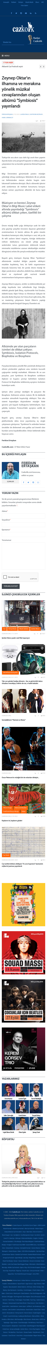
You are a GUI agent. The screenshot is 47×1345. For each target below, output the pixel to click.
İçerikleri (10, 481)
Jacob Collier (5, 1306)
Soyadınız (6, 520)
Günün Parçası (13, 1251)
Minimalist (9, 117)
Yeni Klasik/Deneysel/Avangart (23, 1274)
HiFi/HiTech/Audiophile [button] (10, 672)
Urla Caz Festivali (34, 1271)
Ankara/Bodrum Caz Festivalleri (13, 1232)
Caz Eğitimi (17, 1235)
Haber (4, 117)
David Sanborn (25, 1293)
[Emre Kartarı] (8, 1090)
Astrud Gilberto (12, 1283)
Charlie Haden (36, 1290)
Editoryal (18, 1238)
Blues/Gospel (6, 1235)
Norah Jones (35, 1319)
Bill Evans (29, 1287)
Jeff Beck (29, 1306)
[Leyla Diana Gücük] (8, 1123)
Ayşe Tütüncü (37, 1283)
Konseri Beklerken (24, 1261)
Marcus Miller (36, 1316)
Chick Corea (9, 1293)
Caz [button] (4, 629)
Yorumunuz (6, 540)
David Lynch (17, 1293)
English (35, 1238)
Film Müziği (17, 1241)
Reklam (13, 2)
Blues (37, 2)
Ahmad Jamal (16, 1280)
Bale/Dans (29, 1232)
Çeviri (42, 1235)
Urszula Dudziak (28, 1335)
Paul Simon (40, 1322)
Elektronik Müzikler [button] (21, 808)
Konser (16, 1261)
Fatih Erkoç (11, 1300)
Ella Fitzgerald (18, 1296)
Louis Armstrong (12, 1316)
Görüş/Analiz (9, 1248)
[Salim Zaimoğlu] (8, 1106)
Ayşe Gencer (29, 1283)
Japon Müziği (18, 1258)
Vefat (41, 1271)
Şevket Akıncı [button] (35, 629)
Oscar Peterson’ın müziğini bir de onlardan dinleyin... (20, 778)
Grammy (16, 1248)
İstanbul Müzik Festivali (34, 1254)
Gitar (3, 1248)
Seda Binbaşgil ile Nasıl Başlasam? (36, 1326)
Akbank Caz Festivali (18, 1228)
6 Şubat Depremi (17, 1225)
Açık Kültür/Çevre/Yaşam (30, 1225)
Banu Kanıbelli (13, 1287)
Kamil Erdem (29, 1309)
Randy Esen (15, 1326)
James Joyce (22, 1306)
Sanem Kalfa (22, 1326)
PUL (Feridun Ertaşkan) (34, 1267)
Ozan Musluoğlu (22, 1322)
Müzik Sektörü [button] (23, 629)
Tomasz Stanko (28, 1332)
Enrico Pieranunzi (36, 1296)
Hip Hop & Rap (40, 1251)
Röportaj (18, 1271)
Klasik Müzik (29, 2)
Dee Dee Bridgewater (36, 1293)
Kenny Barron (10, 1313)
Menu (7, 56)
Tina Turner (20, 1332)
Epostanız (6, 530)
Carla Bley (20, 1290)
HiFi (42, 2)
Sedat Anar (6, 1329)
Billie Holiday (37, 1287)
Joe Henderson (37, 1306)
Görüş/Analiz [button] (12, 629)
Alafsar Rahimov (26, 1280)
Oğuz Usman (13, 1322)
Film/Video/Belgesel (28, 1241)
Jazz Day (25, 1258)
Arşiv (24, 1232)
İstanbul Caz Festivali (21, 1254)
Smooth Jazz (25, 1271)
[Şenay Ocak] (36, 1123)
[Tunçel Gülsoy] (36, 1106)
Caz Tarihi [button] (6, 855)
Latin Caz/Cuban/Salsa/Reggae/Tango (18, 1264)
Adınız (5, 511)
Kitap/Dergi (32, 1258)
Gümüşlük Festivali (25, 1248)
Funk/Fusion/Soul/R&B (19, 1245)
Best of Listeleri (37, 1232)
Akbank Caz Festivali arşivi (12, 67)
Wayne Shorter (38, 1335)
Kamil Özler (37, 1309)
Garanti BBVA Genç (31, 1245)
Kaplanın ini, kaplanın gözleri (12, 821)
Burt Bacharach (12, 1290)
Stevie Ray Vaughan (34, 1329)
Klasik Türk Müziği (8, 1261)
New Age (4, 1267)
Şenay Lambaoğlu (15, 1329)
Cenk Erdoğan (27, 1290)
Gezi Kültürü (40, 1245)
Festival (41, 1238)
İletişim (20, 2)
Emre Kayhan (26, 1296)
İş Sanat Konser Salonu (8, 1254)
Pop (26, 1267)
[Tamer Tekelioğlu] (36, 1090)
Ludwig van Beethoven (24, 1316)
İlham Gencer (31, 1303)
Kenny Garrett (19, 1313)
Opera (22, 1267)
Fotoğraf (9, 1245)
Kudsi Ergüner (37, 1313)
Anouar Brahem (35, 1280)
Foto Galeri (24, 5)
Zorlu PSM (36, 1274)
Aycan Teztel (21, 1283)
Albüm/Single (24, 114)
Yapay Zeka (11, 1274)
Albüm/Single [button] (7, 808)
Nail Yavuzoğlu (19, 1319)
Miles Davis (11, 1319)
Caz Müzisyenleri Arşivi (27, 1235)
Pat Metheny (32, 1322)
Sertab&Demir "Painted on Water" (14, 720)
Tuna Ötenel (12, 1335)
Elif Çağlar (10, 1296)
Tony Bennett (36, 1332)
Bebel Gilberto (22, 1287)
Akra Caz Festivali (29, 1228)
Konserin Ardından (35, 1261)
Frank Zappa (18, 1300)
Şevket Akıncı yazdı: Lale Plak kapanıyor (16, 638)
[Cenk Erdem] (22, 1106)
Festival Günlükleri (8, 1241)
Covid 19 (6, 1238)
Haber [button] (23, 811)
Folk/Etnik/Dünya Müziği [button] (11, 811)
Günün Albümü (36, 1248)
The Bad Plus (12, 1332)
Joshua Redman (21, 1309)
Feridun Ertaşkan (7, 114)
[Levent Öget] (22, 1090)
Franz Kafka (26, 1300)
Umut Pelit (20, 1335)
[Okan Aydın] (22, 1123)
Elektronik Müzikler (36, 114)
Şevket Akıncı (24, 1329)
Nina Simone (27, 1319)
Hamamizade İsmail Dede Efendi (17, 1303)
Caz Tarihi (37, 1235)
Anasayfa (6, 2)
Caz (12, 1235)
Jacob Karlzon (14, 1306)
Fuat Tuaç (33, 1300)
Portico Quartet (6, 1326)
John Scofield (11, 1309)
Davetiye (12, 1238)
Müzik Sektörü (40, 1264)
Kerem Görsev (28, 1313)
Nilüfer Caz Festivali (13, 1267)
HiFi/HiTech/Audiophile (28, 1251)
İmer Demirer (40, 1303)
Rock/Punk (12, 1271)
